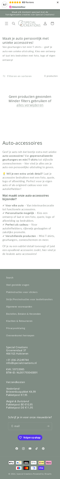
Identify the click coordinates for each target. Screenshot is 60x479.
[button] (6, 23)
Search (9, 277)
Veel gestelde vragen (17, 284)
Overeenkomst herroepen (20, 335)
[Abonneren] (48, 426)
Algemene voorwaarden (19, 306)
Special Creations (25, 474)
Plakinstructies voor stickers (22, 292)
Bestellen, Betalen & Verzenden (23, 313)
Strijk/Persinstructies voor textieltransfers (29, 299)
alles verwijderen (30, 105)
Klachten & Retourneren (19, 320)
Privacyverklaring (15, 328)
